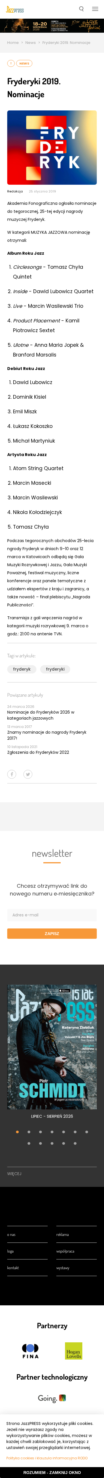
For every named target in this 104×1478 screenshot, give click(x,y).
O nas (11, 1234)
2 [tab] (29, 1132)
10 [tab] (52, 1144)
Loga (10, 1251)
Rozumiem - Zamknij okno (52, 1472)
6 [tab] (75, 1132)
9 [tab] (40, 1144)
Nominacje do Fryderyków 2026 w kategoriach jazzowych (40, 715)
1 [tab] (17, 1132)
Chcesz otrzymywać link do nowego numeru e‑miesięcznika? (52, 889)
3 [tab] (40, 1132)
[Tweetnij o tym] (27, 774)
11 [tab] (63, 1144)
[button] (81, 9)
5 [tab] (63, 1132)
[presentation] (15, 9)
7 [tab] (86, 1132)
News (30, 42)
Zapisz (52, 933)
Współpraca (65, 1251)
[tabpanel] (52, 1055)
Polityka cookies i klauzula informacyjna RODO (47, 1458)
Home (13, 42)
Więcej (14, 1174)
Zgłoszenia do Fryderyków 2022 (38, 752)
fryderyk (22, 669)
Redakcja (15, 191)
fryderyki (55, 669)
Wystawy (62, 1267)
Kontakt (13, 1267)
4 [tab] (52, 1132)
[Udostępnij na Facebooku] (11, 774)
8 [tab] (29, 1144)
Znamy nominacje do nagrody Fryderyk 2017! (46, 735)
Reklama (62, 1234)
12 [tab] (75, 1144)
